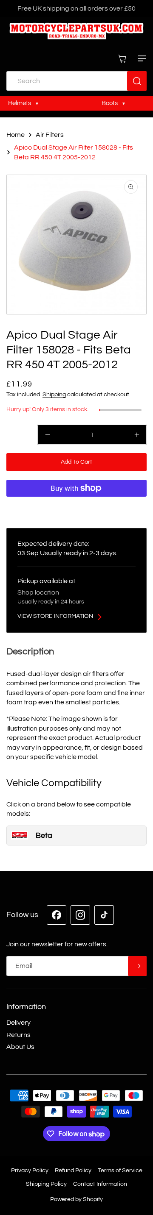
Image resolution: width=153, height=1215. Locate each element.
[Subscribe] (137, 966)
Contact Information (100, 1184)
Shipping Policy (46, 1184)
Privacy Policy (29, 1170)
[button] (140, 58)
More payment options (76, 507)
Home (15, 134)
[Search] (137, 81)
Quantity (18, 433)
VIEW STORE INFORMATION (55, 616)
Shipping (54, 395)
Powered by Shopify (76, 1199)
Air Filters (50, 134)
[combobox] (76, 81)
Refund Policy (73, 1170)
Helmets (20, 103)
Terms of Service (120, 1170)
